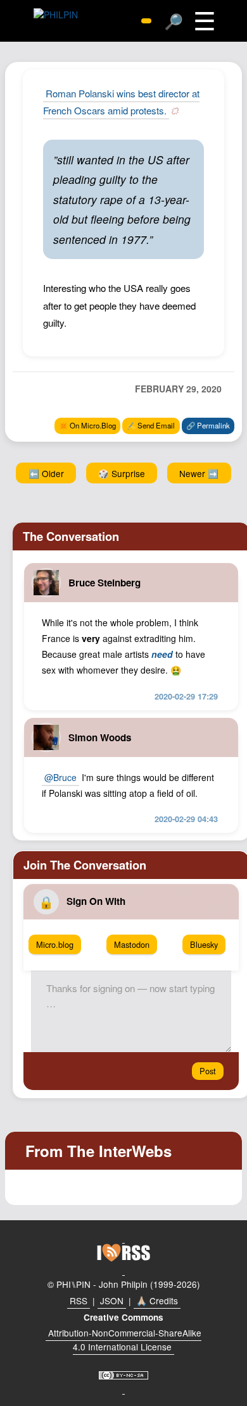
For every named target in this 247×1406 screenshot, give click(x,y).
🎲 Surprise (121, 473)
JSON (112, 1300)
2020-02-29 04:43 (186, 819)
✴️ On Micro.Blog (87, 425)
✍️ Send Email (151, 425)
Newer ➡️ (198, 473)
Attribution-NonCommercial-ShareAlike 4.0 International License (124, 1339)
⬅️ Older (46, 473)
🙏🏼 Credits (157, 1300)
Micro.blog (54, 944)
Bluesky (204, 944)
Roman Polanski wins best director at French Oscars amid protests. (121, 102)
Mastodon (131, 944)
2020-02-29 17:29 (186, 696)
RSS (78, 1300)
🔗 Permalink (208, 425)
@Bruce (60, 777)
